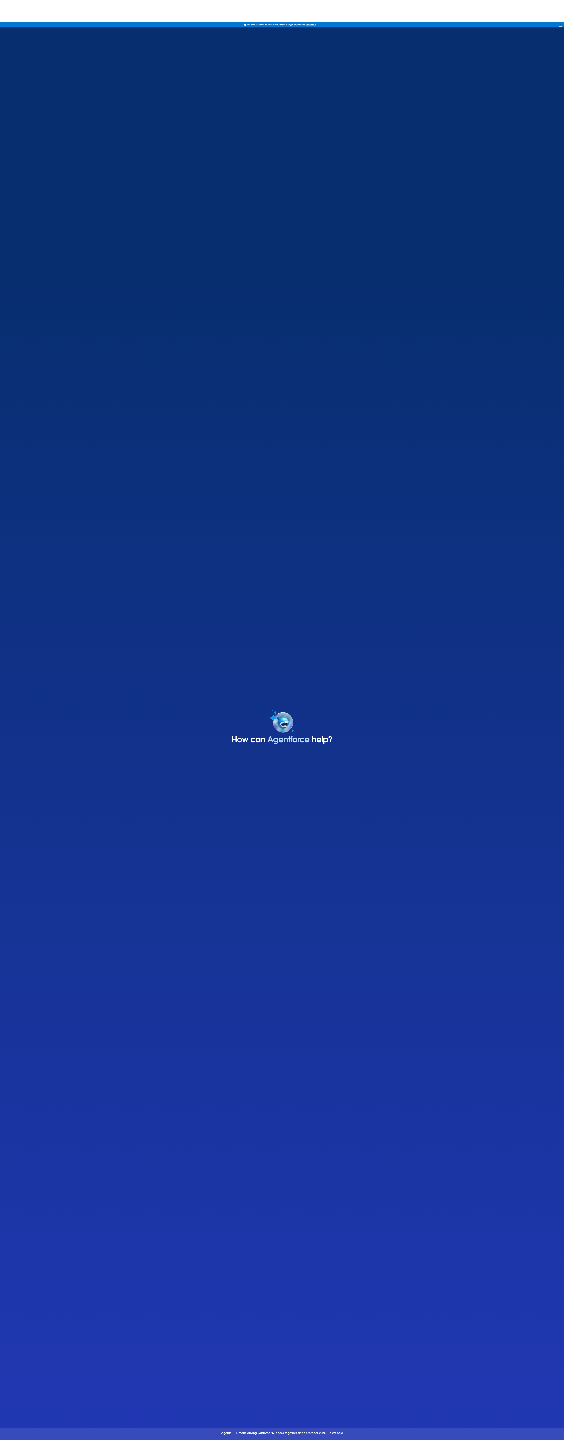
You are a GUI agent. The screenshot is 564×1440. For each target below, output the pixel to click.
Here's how (335, 1433)
